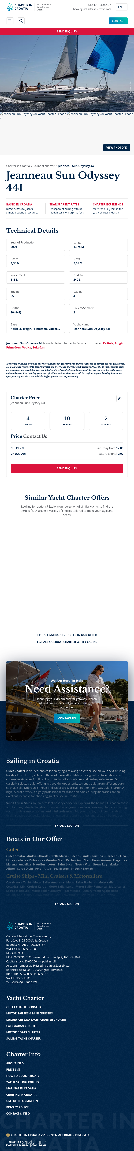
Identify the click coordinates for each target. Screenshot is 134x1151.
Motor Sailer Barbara (80, 882)
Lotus (51, 864)
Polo (38, 869)
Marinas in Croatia (21, 1088)
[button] (120, 398)
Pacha (70, 860)
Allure (10, 869)
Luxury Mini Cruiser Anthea (87, 899)
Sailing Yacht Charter (23, 1038)
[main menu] (9, 21)
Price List (13, 1069)
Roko (76, 891)
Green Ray (100, 864)
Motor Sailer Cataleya (47, 891)
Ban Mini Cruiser (47, 895)
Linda (86, 856)
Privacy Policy (17, 1107)
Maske (113, 864)
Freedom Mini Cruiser (21, 899)
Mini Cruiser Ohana (101, 895)
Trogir (119, 343)
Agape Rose (109, 891)
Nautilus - (40, 864)
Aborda (43, 856)
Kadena (21, 860)
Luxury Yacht (92, 891)
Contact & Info (18, 1113)
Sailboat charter (44, 166)
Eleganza (119, 860)
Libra (9, 860)
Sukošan (39, 347)
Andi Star (83, 860)
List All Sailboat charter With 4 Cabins (67, 642)
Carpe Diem (25, 869)
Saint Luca (65, 864)
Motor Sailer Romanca (91, 886)
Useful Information (22, 1101)
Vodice (26, 347)
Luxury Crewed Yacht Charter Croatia (36, 1020)
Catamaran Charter (22, 1026)
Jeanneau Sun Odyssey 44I (76, 166)
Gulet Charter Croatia (24, 1007)
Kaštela (108, 343)
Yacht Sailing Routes (22, 1082)
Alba (123, 856)
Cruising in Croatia (21, 1095)
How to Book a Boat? (22, 1076)
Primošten (13, 347)
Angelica (25, 864)
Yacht (68, 891)
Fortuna (97, 856)
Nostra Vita (83, 864)
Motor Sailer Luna (61, 886)
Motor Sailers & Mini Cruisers (29, 1013)
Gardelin (111, 856)
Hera (95, 860)
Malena (11, 864)
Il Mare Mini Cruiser (52, 899)
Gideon (74, 856)
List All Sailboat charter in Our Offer (67, 635)
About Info (15, 1063)
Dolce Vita (36, 860)
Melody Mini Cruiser (20, 895)
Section (67, 825)
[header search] (21, 21)
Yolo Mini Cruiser (73, 895)
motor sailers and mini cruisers (48, 811)
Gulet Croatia (15, 856)
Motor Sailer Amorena (48, 882)
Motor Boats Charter (23, 1032)
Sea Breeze (61, 869)
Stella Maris (59, 856)
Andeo (31, 856)
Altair (47, 869)
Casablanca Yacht (18, 882)
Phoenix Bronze (82, 869)
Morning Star (55, 860)
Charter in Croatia (18, 166)
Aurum (106, 860)
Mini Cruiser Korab (33, 886)
